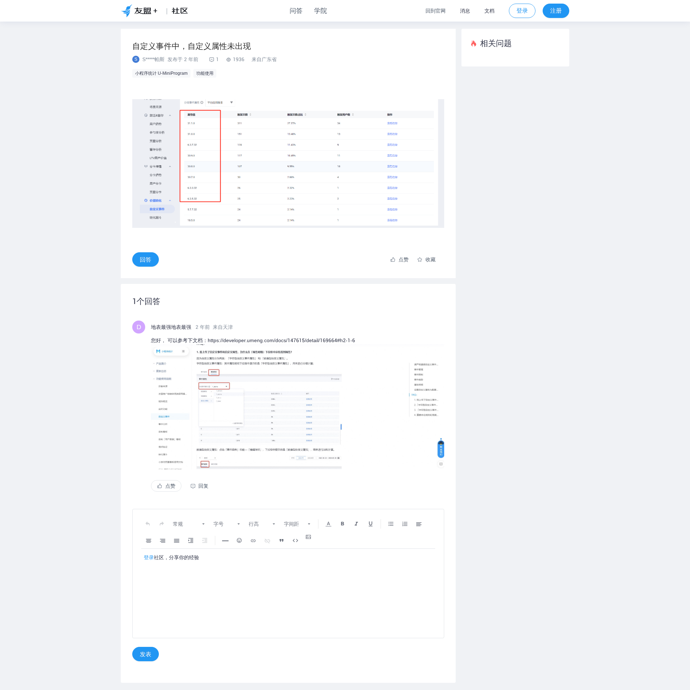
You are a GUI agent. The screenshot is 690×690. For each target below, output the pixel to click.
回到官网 (436, 11)
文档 (489, 11)
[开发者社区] (182, 11)
